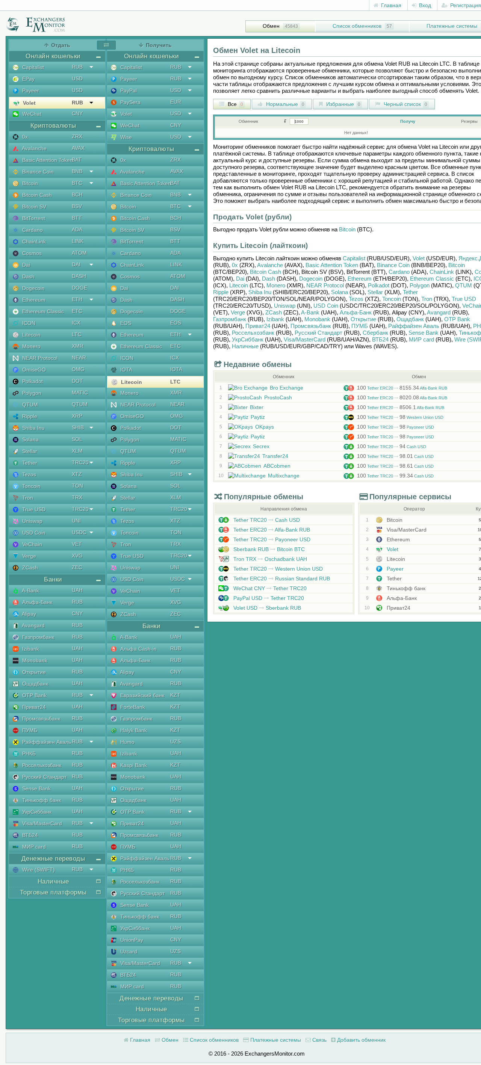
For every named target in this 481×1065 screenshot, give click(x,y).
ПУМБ (29, 730)
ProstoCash (278, 397)
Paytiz (258, 417)
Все (234, 104)
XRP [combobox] (77, 416)
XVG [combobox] (77, 556)
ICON (28, 323)
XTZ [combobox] (77, 474)
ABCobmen (276, 466)
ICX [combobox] (76, 323)
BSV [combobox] (77, 206)
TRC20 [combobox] (80, 462)
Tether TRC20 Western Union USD (400, 417)
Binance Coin (37, 172)
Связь (319, 1040)
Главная (390, 5)
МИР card (33, 847)
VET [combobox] (77, 544)
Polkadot (32, 381)
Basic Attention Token (47, 160)
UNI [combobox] (76, 521)
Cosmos (31, 253)
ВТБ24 (29, 835)
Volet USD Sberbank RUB (266, 608)
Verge (28, 556)
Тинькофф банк (41, 800)
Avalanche (34, 148)
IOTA (125, 370)
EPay (28, 79)
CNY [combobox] (77, 113)
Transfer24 (275, 456)
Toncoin (31, 486)
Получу (407, 121)
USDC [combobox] (79, 532)
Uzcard (128, 952)
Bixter (256, 407)
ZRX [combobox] (77, 136)
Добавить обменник (361, 1040)
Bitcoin (29, 183)
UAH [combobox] (77, 590)
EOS (125, 323)
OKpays (264, 427)
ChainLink (33, 242)
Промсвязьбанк (40, 719)
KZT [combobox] (175, 695)
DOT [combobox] (77, 381)
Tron (27, 498)
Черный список (404, 104)
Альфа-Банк (36, 602)
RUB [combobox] (77, 67)
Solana (30, 440)
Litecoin (31, 335)
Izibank (30, 649)
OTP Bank (34, 695)
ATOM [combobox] (79, 253)
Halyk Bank (133, 730)
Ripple (29, 416)
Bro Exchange (286, 388)
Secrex (261, 446)
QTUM (29, 405)
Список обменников (357, 26)
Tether (29, 463)
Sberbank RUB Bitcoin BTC (268, 549)
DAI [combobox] (76, 264)
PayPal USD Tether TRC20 (268, 598)
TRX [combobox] (77, 497)
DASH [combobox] (79, 276)
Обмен (271, 26)
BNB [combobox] (77, 171)
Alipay (28, 614)
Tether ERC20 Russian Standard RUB (281, 579)
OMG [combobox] (78, 369)
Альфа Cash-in (138, 649)
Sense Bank (36, 789)
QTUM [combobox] (80, 404)
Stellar (29, 451)
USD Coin (33, 533)
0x (24, 137)
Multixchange (283, 476)
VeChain (31, 544)
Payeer (30, 91)
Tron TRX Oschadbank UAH (269, 559)
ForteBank (132, 707)
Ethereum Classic (42, 311)
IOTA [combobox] (176, 369)
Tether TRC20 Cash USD (391, 446)
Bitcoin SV (33, 207)
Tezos (28, 474)
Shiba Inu (33, 428)
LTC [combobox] (77, 334)
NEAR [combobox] (79, 358)
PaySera (130, 102)
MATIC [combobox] (80, 393)
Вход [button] (424, 5)
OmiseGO (33, 370)
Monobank (34, 660)
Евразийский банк (141, 695)
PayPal (128, 91)
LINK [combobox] (77, 241)
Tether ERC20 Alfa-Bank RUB (402, 388)
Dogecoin (33, 288)
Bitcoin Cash (36, 195)
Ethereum (33, 300)
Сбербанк (375, 332)
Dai (25, 265)
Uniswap (31, 521)
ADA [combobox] (77, 230)
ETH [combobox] (77, 299)
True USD (33, 509)
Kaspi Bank (133, 765)
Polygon (31, 393)
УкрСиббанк (36, 812)
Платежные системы (275, 1040)
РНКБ (28, 754)
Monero (31, 346)
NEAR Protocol (39, 358)
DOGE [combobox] (79, 288)
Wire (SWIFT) (38, 870)
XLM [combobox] (77, 451)
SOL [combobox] (77, 439)
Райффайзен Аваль (46, 742)
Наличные (245, 346)
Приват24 (33, 707)
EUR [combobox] (175, 102)
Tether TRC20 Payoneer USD (395, 427)
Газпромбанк (37, 637)
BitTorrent (33, 218)
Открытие (33, 672)
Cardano (32, 230)
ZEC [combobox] (77, 567)
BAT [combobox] (77, 160)
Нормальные (284, 104)
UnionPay (131, 940)
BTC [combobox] (77, 183)
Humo (127, 742)
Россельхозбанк (41, 765)
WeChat (31, 114)
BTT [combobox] (77, 218)
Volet (28, 103)
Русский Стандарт (44, 777)
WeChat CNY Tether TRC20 (269, 588)
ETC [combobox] (77, 311)
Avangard (33, 625)
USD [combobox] (77, 79)
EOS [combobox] (175, 323)
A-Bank (30, 591)
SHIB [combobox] (78, 427)
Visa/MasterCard (41, 823)
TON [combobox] (77, 486)
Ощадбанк (34, 684)
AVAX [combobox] (78, 148)
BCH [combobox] (77, 195)
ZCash (29, 568)
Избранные (342, 104)
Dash (28, 276)
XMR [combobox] (77, 346)
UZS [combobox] (175, 742)
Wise (125, 137)
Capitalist (32, 67)
